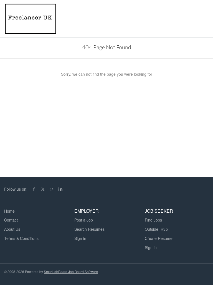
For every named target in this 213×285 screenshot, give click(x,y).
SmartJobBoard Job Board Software (71, 271)
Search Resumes (89, 229)
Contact (11, 220)
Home (9, 211)
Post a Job (83, 220)
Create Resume (159, 238)
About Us (12, 229)
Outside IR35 (156, 229)
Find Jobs (153, 220)
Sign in (80, 238)
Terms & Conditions (21, 238)
